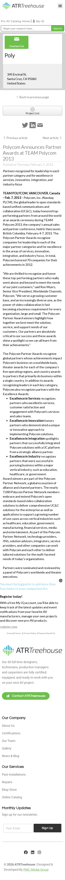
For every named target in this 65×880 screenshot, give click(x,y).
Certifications (11, 733)
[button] (60, 6)
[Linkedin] (32, 852)
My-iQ (39, 21)
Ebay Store (9, 789)
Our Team (8, 741)
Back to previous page (34, 97)
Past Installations (14, 774)
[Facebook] (26, 852)
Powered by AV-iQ (46, 633)
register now (8, 627)
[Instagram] (39, 852)
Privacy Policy (30, 633)
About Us (8, 725)
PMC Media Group (36, 869)
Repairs (7, 782)
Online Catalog (12, 797)
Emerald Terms (14, 633)
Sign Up (47, 828)
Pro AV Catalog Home (16, 21)
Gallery (6, 748)
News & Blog (10, 756)
